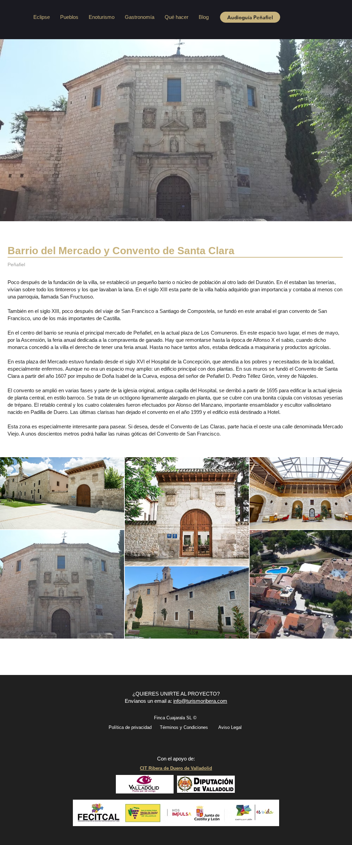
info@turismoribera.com (200, 701)
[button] (69, 17)
